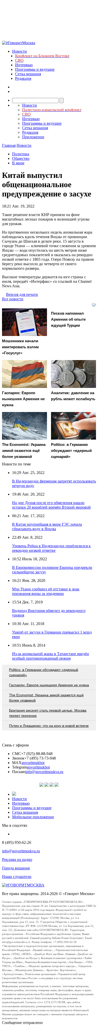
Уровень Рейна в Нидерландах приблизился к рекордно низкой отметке (51, 548)
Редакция (23, 78)
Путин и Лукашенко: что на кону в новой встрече (49, 726)
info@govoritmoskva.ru (44, 772)
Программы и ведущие (35, 69)
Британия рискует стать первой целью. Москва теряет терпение (47, 713)
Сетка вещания (28, 74)
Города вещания (16, 868)
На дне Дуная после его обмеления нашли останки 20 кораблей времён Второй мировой (51, 505)
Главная (9, 145)
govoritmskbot (33, 763)
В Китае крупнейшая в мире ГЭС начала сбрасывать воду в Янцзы (47, 526)
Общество (20, 158)
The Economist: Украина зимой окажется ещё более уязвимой (46, 697)
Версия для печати (22, 294)
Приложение (33, 137)
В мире (18, 163)
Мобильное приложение (33, 817)
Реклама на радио (17, 859)
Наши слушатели (16, 876)
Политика (20, 154)
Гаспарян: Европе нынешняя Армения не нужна (49, 685)
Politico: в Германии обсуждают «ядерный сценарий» (43, 672)
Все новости (12, 299)
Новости (19, 51)
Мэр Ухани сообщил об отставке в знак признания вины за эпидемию (45, 591)
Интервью (24, 65)
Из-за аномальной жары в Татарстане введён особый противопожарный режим (50, 656)
